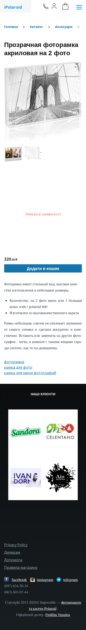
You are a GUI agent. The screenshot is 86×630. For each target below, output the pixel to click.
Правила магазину (20, 567)
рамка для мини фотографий (30, 372)
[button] (43, 101)
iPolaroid (13, 7)
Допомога (13, 559)
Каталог (36, 27)
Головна (11, 27)
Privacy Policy (16, 544)
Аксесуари (63, 27)
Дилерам (12, 552)
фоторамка (14, 361)
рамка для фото (18, 367)
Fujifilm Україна (57, 614)
